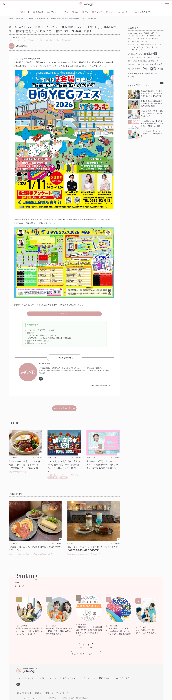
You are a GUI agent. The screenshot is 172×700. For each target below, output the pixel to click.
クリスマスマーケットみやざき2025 (138, 44)
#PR (10, 471)
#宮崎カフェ (38, 554)
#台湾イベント (56, 475)
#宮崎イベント (13, 40)
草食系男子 (138, 74)
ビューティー (126, 12)
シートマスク (131, 47)
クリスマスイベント (141, 41)
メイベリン (157, 57)
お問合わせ (49, 693)
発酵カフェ (138, 69)
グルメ (66, 12)
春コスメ (158, 64)
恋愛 (77, 12)
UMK (140, 33)
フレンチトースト (141, 57)
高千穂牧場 (131, 76)
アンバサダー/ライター (123, 678)
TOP (10, 18)
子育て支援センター (153, 61)
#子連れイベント (33, 40)
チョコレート (149, 47)
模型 (129, 69)
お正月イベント (154, 33)
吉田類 (140, 61)
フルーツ (131, 58)
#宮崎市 (15, 471)
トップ (26, 12)
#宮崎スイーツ (87, 554)
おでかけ (53, 12)
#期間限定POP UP (53, 477)
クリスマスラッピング (156, 44)
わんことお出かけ (133, 35)
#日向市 (59, 40)
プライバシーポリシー (64, 693)
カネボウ (145, 38)
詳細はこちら (64, 314)
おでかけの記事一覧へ (63, 408)
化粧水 (130, 61)
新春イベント (149, 64)
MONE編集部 (44, 364)
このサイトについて (23, 693)
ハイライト (131, 49)
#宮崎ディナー (13, 554)
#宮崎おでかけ (66, 40)
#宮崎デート (96, 554)
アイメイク (138, 38)
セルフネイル (140, 47)
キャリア (98, 12)
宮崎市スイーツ (132, 64)
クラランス (131, 41)
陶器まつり (154, 73)
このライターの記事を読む (98, 385)
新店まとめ (141, 64)
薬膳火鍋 (147, 73)
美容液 (160, 69)
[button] (90, 645)
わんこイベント (143, 35)
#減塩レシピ (22, 471)
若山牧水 (130, 73)
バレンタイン (139, 49)
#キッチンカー (23, 40)
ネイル (156, 47)
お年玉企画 (146, 33)
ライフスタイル (144, 12)
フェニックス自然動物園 (142, 53)
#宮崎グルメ (21, 554)
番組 (133, 69)
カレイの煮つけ (153, 38)
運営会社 (38, 693)
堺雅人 (145, 61)
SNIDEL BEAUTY (133, 33)
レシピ (111, 12)
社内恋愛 (149, 69)
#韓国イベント (63, 477)
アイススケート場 (154, 35)
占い (87, 12)
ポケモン (150, 57)
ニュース (20, 678)
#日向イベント (43, 40)
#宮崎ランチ (29, 554)
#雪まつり (52, 40)
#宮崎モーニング (47, 554)
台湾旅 (135, 61)
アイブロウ (131, 38)
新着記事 (39, 12)
